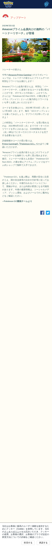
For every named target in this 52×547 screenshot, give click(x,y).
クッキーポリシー (12, 531)
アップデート (18, 17)
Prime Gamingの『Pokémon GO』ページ (22, 143)
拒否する (28, 542)
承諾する (43, 542)
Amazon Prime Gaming (20, 74)
